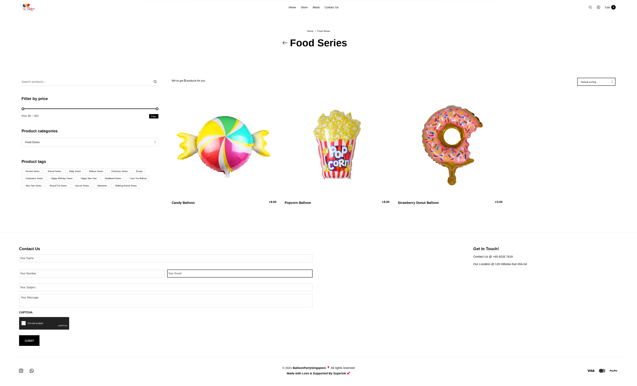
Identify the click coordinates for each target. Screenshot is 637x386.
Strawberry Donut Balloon (418, 203)
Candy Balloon (183, 203)
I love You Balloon (138, 178)
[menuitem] (295, 7)
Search (155, 81)
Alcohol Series (33, 171)
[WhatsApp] (32, 371)
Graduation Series (34, 178)
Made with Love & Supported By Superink (316, 373)
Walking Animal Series (126, 185)
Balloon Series (96, 171)
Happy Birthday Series (62, 178)
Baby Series (75, 171)
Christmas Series (119, 171)
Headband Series (113, 178)
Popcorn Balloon (298, 203)
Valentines (102, 185)
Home (310, 31)
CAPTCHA (26, 312)
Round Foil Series (58, 185)
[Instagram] (21, 371)
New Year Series (34, 185)
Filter (153, 116)
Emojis (139, 171)
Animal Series (54, 171)
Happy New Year (89, 178)
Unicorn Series (82, 185)
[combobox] (90, 142)
